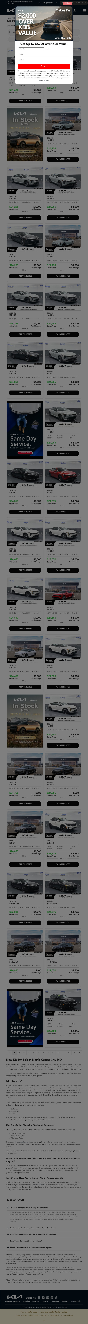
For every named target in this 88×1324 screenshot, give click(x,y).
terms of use (43, 80)
